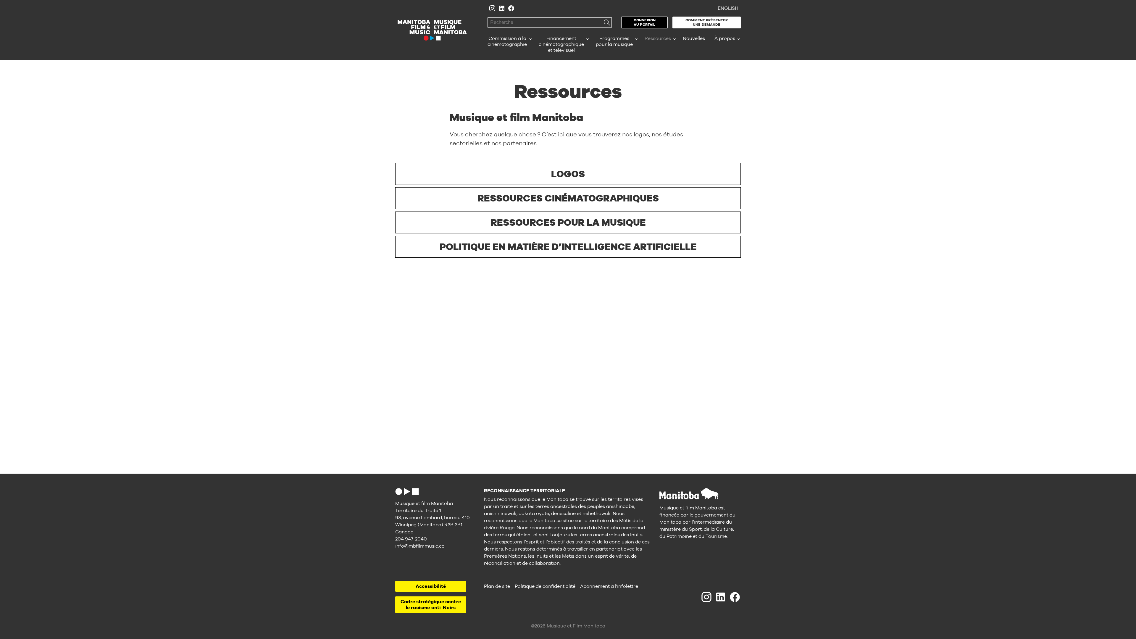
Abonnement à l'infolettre (609, 586)
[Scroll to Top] (407, 491)
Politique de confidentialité (545, 586)
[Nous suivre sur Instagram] (492, 8)
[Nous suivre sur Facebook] (511, 8)
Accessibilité (431, 586)
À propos (724, 38)
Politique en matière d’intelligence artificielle (568, 246)
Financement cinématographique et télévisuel (561, 44)
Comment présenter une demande (706, 22)
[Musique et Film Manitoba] (432, 30)
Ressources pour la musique (568, 222)
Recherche (606, 22)
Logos (568, 174)
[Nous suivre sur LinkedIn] (501, 8)
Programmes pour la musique (614, 41)
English (728, 8)
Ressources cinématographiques (568, 198)
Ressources (658, 38)
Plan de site (497, 586)
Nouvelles (694, 38)
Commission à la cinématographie (507, 41)
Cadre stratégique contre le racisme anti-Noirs (431, 604)
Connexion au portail (645, 22)
